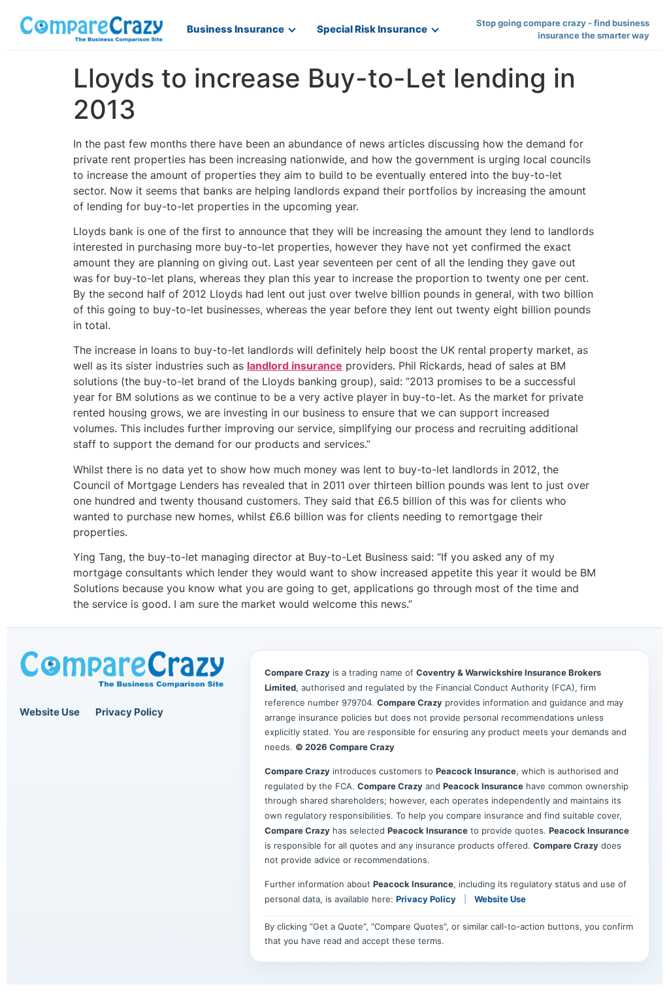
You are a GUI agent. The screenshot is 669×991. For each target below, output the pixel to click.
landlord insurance (294, 365)
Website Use (50, 712)
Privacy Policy (129, 712)
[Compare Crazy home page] (122, 669)
